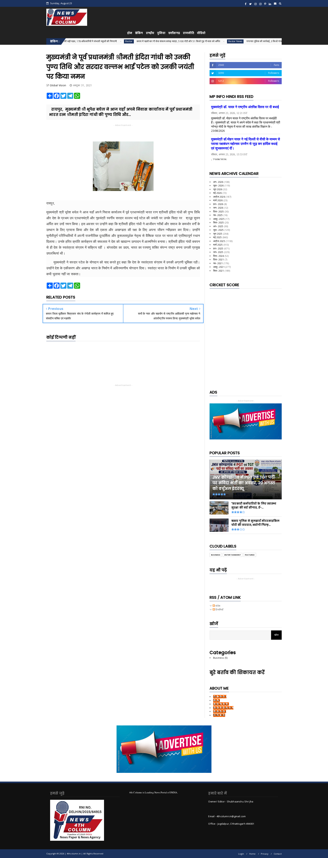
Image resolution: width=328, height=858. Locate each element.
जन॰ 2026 (218, 207)
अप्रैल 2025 (219, 241)
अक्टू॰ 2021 (219, 267)
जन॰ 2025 (218, 252)
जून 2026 (217, 189)
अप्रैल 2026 (219, 196)
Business (215, 555)
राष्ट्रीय (150, 33)
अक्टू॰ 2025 (219, 219)
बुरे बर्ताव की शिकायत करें (237, 672)
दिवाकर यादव (219, 715)
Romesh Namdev (223, 708)
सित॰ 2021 (218, 270)
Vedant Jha (219, 711)
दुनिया (161, 33)
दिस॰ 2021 (218, 259)
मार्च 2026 (218, 200)
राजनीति (188, 33)
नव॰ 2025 (218, 215)
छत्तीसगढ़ (174, 33)
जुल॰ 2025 (218, 230)
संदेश (217, 605)
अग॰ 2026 (218, 182)
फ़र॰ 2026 (218, 204)
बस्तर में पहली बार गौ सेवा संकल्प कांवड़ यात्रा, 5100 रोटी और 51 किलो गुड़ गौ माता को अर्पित (149, 41)
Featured (250, 555)
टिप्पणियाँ (219, 609)
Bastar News (207, 41)
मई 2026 (217, 193)
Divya (216, 700)
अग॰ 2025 (218, 226)
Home (252, 853)
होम (129, 33)
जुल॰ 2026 (218, 185)
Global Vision (221, 704)
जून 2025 (217, 233)
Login (241, 853)
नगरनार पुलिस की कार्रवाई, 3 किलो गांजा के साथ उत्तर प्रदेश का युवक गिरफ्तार (253, 41)
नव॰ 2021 (218, 263)
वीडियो (201, 33)
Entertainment (232, 555)
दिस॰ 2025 (218, 211)
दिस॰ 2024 (218, 256)
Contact (278, 853)
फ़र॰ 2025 (218, 248)
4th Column (219, 696)
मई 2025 (217, 237)
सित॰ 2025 (218, 222)
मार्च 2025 (218, 244)
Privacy (264, 853)
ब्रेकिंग (139, 33)
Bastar (100, 41)
